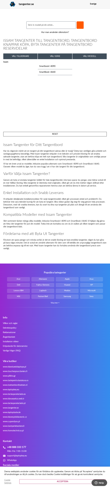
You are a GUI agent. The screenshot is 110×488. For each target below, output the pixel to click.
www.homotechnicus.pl (13, 431)
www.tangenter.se (11, 408)
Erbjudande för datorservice (15, 346)
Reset (55, 134)
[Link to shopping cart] (100, 4)
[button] (105, 3)
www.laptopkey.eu (11, 390)
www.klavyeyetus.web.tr (13, 399)
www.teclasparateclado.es (14, 394)
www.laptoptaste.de (11, 412)
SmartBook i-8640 (47, 72)
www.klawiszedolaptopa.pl (14, 367)
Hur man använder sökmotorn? (55, 32)
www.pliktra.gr (9, 376)
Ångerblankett (9, 337)
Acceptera (62, 482)
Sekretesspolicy (9, 328)
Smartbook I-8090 (47, 66)
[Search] (80, 25)
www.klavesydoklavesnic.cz (15, 417)
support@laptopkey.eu (17, 456)
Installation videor (11, 342)
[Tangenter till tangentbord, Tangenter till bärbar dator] (9, 4)
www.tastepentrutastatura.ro (15, 381)
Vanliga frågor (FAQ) (11, 351)
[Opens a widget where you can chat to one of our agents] (99, 483)
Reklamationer (9, 333)
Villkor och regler (10, 323)
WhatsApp (12, 460)
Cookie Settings (7, 481)
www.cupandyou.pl (11, 422)
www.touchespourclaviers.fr (15, 371)
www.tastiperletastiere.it (13, 426)
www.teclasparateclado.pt (14, 403)
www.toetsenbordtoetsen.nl (15, 385)
